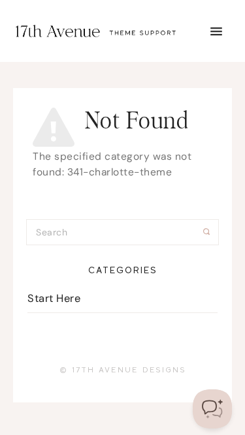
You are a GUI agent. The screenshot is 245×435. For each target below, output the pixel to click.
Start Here (53, 298)
